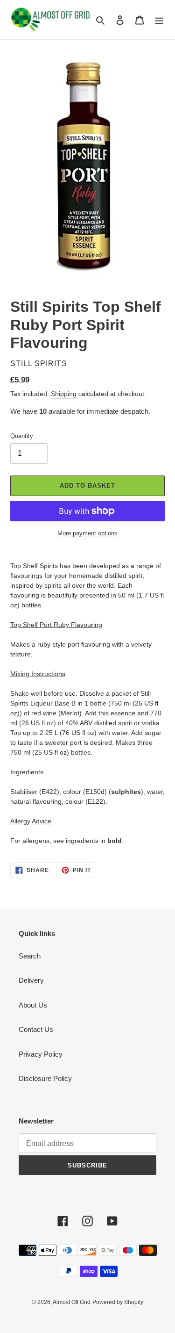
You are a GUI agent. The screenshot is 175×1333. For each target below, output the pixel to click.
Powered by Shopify (117, 1302)
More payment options (87, 533)
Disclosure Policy (45, 1078)
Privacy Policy (41, 1054)
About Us (33, 1005)
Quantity (21, 436)
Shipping (64, 393)
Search (30, 956)
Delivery (31, 980)
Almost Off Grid (72, 1302)
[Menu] (159, 20)
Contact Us (36, 1029)
